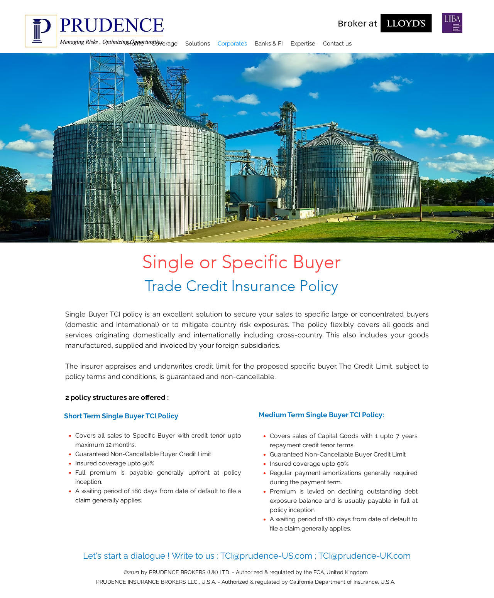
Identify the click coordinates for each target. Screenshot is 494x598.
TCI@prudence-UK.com (364, 556)
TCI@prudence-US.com (266, 556)
